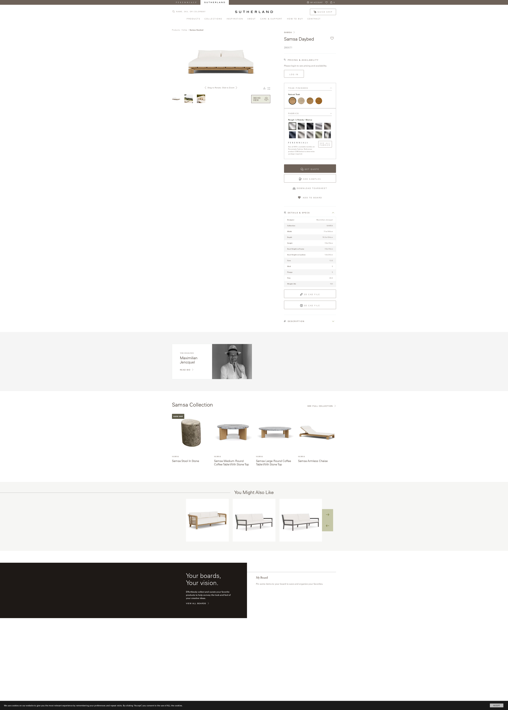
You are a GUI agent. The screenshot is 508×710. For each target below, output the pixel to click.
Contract (314, 18)
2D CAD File (312, 294)
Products (194, 18)
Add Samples (312, 179)
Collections (214, 18)
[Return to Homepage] (254, 12)
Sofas (184, 30)
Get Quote (312, 169)
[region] (254, 520)
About (251, 18)
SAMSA (288, 32)
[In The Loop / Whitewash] (327, 126)
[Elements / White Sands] (310, 134)
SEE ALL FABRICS (325, 144)
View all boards (196, 603)
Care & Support (271, 18)
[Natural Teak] (292, 100)
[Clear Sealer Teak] (310, 100)
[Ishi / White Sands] (301, 134)
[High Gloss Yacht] (318, 100)
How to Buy (295, 18)
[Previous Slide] (327, 525)
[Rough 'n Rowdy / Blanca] (292, 126)
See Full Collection (320, 406)
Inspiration (235, 18)
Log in (293, 74)
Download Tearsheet (312, 188)
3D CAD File (312, 305)
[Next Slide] (327, 514)
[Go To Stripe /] (327, 134)
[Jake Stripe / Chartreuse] (318, 134)
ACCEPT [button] (496, 705)
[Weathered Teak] (301, 100)
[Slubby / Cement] (301, 126)
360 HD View (256, 99)
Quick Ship (325, 12)
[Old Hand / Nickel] (318, 126)
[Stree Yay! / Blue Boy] (292, 134)
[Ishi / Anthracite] (310, 126)
